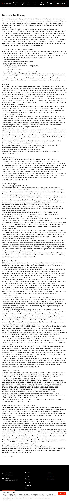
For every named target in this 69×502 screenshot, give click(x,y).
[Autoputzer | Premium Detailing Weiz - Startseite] (6, 3)
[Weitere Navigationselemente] (51, 3)
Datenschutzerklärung (7, 500)
